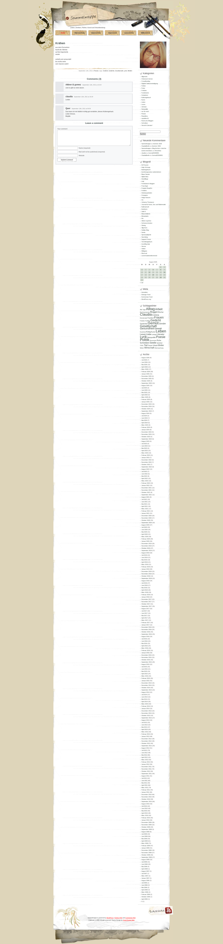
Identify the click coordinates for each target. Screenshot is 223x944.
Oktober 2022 (145, 464)
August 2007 (145, 871)
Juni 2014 (144, 697)
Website (81, 155)
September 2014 (146, 690)
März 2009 (144, 843)
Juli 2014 (144, 694)
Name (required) (84, 148)
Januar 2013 (145, 736)
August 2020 (145, 525)
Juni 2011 (144, 780)
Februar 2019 (145, 567)
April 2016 (144, 646)
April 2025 (144, 395)
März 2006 (144, 892)
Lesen (143, 104)
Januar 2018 (145, 597)
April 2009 (144, 841)
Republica (144, 116)
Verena (143, 246)
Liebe (148, 334)
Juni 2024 (144, 418)
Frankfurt (151, 318)
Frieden (142, 321)
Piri (142, 218)
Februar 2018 (145, 594)
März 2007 (144, 876)
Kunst (143, 100)
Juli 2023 (144, 443)
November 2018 (146, 574)
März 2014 (144, 704)
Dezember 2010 (146, 794)
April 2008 (144, 869)
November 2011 (146, 769)
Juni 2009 (144, 836)
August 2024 (145, 413)
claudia (69, 96)
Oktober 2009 (145, 827)
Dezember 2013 (146, 711)
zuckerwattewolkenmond (149, 255)
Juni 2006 (144, 885)
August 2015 (145, 664)
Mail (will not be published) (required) (92, 152)
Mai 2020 (144, 532)
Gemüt (153, 323)
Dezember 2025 (146, 376)
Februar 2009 (145, 845)
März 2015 (144, 676)
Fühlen (143, 86)
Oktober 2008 (145, 855)
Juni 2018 (144, 585)
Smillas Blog (145, 230)
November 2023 (146, 434)
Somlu (143, 232)
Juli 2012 (144, 750)
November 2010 (146, 797)
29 (160, 277)
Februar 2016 (145, 650)
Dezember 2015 (146, 655)
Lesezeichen (129, 33)
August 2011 (145, 776)
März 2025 (144, 397)
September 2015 (146, 662)
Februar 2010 (145, 818)
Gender (162, 323)
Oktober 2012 (145, 743)
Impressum (112, 33)
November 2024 (146, 406)
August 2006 (145, 880)
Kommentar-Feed (146, 297)
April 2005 (144, 899)
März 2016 (144, 648)
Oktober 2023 (145, 436)
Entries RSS (118, 918)
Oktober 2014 (145, 687)
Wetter (161, 345)
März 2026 (144, 369)
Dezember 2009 (146, 822)
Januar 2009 (145, 848)
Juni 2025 (144, 390)
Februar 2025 (145, 399)
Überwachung (79, 33)
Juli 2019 (144, 555)
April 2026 (144, 367)
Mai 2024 (144, 420)
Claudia (146, 314)
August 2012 (145, 748)
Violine (143, 248)
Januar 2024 (145, 429)
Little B (143, 211)
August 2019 (145, 553)
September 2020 (146, 522)
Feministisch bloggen (148, 183)
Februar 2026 (145, 371)
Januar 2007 (145, 878)
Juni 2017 (144, 613)
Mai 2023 (144, 448)
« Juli (141, 282)
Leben (143, 102)
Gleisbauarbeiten (146, 193)
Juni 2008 (144, 864)
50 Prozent (144, 165)
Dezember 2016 (146, 627)
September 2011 (146, 773)
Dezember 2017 (146, 599)
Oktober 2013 (145, 715)
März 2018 (144, 592)
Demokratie (143, 318)
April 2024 (144, 422)
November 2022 (146, 462)
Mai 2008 (144, 866)
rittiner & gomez (73, 85)
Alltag (150, 309)
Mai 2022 (144, 476)
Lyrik (125, 71)
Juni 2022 (144, 474)
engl (142, 181)
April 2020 (144, 534)
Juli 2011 (144, 778)
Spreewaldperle (146, 234)
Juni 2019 (144, 557)
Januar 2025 (145, 402)
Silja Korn (144, 228)
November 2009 (146, 824)
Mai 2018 (144, 587)
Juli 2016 (144, 639)
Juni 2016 (144, 641)
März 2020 (144, 536)
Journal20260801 (153, 153)
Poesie (96, 71)
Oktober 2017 (145, 604)
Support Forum (146, 239)
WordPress (110, 918)
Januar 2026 (145, 374)
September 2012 (146, 745)
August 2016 (145, 636)
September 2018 (146, 578)
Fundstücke (145, 93)
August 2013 (145, 720)
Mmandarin (144, 216)
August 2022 (145, 469)
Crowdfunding (145, 81)
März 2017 (144, 620)
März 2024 (144, 425)
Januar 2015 (145, 680)
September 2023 (146, 439)
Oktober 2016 (145, 632)
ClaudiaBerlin (145, 146)
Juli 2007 (144, 873)
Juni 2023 (144, 446)
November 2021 (146, 490)
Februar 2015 (145, 678)
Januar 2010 (145, 820)
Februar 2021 (145, 511)
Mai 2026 (144, 364)
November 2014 (146, 685)
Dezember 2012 (146, 739)
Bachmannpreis (145, 312)
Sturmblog (144, 237)
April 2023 (144, 450)
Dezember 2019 (146, 543)
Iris (142, 200)
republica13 (145, 118)
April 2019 (144, 562)
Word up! (144, 253)
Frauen (159, 317)
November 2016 (146, 629)
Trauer (150, 345)
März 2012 (144, 759)
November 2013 (146, 713)
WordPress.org (146, 299)
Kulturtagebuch (146, 97)
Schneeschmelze (146, 223)
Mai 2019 (144, 560)
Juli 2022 (144, 471)
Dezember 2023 (146, 432)
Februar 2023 (145, 455)
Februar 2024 (145, 427)
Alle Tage (143, 309)
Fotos (143, 88)
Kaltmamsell (145, 207)
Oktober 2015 (145, 659)
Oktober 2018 (145, 576)
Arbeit (158, 309)
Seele (153, 342)
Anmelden (144, 292)
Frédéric (144, 190)
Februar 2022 (145, 483)
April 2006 (144, 890)
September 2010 (146, 801)
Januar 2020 (145, 541)
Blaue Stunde (145, 174)
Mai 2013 (144, 727)
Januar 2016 (145, 653)
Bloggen (154, 312)
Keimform (144, 209)
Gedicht (105, 71)
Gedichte (111, 71)
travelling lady (145, 244)
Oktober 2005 (145, 897)
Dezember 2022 (146, 460)
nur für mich (145, 111)
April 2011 (144, 785)
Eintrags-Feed (145, 294)
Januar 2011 (145, 792)
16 (164, 272)
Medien (130, 71)
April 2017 (144, 618)
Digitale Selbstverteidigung (149, 83)
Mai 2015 (144, 671)
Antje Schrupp (145, 167)
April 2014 (144, 701)
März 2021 (144, 508)
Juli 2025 (144, 388)
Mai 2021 (144, 504)
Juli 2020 (144, 527)
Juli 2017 (144, 611)
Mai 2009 (144, 838)
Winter (142, 348)
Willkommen (145, 33)
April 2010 (144, 813)
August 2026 (145, 357)
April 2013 (144, 729)
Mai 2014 (144, 699)
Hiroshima (158, 150)
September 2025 (146, 383)
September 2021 (146, 494)
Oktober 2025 (145, 381)
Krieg (148, 332)
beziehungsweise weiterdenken (151, 172)
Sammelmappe (146, 143)
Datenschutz (96, 33)
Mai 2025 (144, 392)
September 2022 (146, 467)
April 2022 (144, 478)
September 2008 (146, 857)
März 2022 (144, 481)
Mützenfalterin (145, 214)
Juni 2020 (144, 529)
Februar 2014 (145, 706)
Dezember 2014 (146, 683)
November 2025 (146, 378)
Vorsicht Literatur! (146, 125)
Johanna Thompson (147, 202)
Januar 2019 (145, 569)
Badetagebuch (145, 169)
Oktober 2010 (145, 799)
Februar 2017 (145, 622)
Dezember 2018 (146, 571)
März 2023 (144, 453)
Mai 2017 (144, 615)
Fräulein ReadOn (146, 188)
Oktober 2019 (145, 548)
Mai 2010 (144, 811)
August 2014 (145, 692)
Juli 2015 (144, 666)
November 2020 (146, 518)
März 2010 (144, 815)
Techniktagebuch (146, 241)
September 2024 (146, 411)
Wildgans (144, 251)
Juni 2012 (144, 752)
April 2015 (144, 673)
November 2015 (146, 657)
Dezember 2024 (146, 404)
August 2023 (145, 441)
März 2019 (144, 564)
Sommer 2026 (157, 143)
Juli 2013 (144, 722)
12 (149, 272)
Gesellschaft (119, 71)
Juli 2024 (144, 415)
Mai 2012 (144, 755)
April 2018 (144, 590)
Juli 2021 (144, 499)
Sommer (159, 343)
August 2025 (145, 385)
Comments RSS (130, 918)
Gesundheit (147, 328)
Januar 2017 (145, 625)
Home (63, 33)
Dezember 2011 (146, 766)
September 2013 (146, 718)
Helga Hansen (145, 197)
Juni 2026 (144, 362)
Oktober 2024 (145, 409)
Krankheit (143, 332)
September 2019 (146, 550)
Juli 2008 (144, 862)
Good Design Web (128, 920)
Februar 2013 (145, 734)
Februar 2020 (145, 539)
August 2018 (145, 580)
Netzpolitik (144, 109)
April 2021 (144, 506)
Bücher (161, 312)
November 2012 (146, 741)
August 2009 (145, 831)
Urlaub (155, 345)
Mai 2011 (144, 783)
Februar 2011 (145, 790)
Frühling (147, 321)
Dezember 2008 (146, 850)
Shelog (143, 225)
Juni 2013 (144, 725)
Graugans (144, 195)
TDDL (142, 345)
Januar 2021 (145, 513)
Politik (144, 340)
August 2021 (145, 497)
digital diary (144, 176)
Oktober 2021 (145, 492)
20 (153, 275)
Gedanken (144, 95)
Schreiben (144, 123)
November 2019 (146, 546)
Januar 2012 (145, 764)
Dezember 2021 (146, 488)
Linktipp (154, 334)
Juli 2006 (144, 883)
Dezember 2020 (146, 515)
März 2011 (144, 787)
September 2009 (146, 829)
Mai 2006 (144, 887)
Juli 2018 (144, 583)
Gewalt (158, 328)
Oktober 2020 (145, 520)
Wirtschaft (149, 348)
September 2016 (146, 634)
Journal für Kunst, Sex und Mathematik (153, 204)
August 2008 (145, 859)
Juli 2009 (144, 834)
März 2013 (144, 732)
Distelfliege (144, 179)
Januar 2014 (145, 708)
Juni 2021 (144, 501)
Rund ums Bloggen (147, 120)
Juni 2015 (144, 669)
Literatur (144, 107)
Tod (145, 345)
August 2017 (145, 608)
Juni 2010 (144, 808)
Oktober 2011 (145, 771)
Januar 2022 (145, 485)
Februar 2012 (145, 762)
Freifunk (144, 90)
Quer (68, 108)
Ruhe (159, 340)
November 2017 (146, 601)
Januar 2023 (145, 457)
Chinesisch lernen (147, 79)
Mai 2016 (144, 643)
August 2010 (145, 804)
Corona (155, 315)
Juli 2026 (144, 360)
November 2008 (146, 852)
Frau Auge (144, 186)
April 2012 (144, 757)
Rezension (153, 340)
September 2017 (146, 606)
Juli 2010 (144, 806)
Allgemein (144, 76)
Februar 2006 (145, 894)
